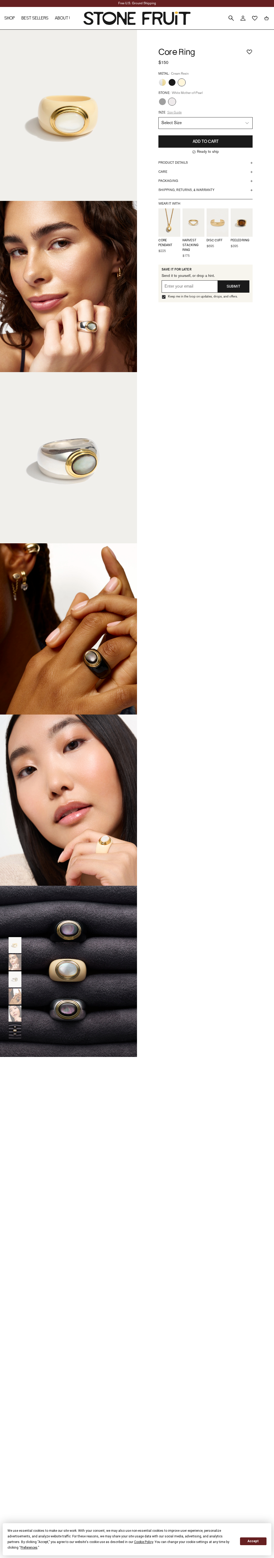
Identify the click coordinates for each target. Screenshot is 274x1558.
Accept (253, 1541)
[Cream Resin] (182, 82)
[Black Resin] (172, 82)
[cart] (266, 18)
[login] (243, 18)
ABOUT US (64, 18)
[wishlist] (255, 18)
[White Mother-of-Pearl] (172, 102)
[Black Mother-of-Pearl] (162, 102)
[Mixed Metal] (162, 82)
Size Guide (174, 112)
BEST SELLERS (34, 18)
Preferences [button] (29, 1547)
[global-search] (231, 18)
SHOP (9, 18)
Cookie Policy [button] (143, 1542)
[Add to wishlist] (249, 49)
